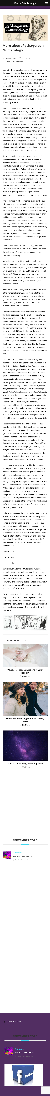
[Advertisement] (25, 799)
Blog (8, 61)
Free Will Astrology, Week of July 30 (25, 763)
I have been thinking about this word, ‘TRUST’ (25, 720)
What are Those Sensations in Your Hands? (25, 671)
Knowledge (18, 61)
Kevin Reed (11, 58)
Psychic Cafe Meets (22, 856)
